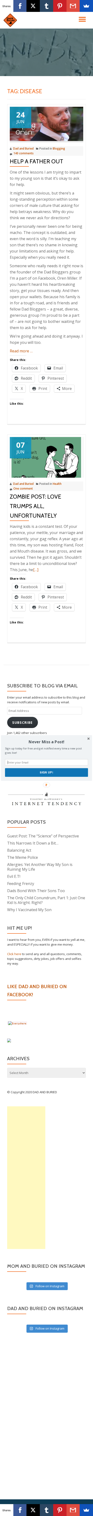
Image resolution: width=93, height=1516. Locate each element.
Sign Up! (46, 772)
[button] (46, 742)
